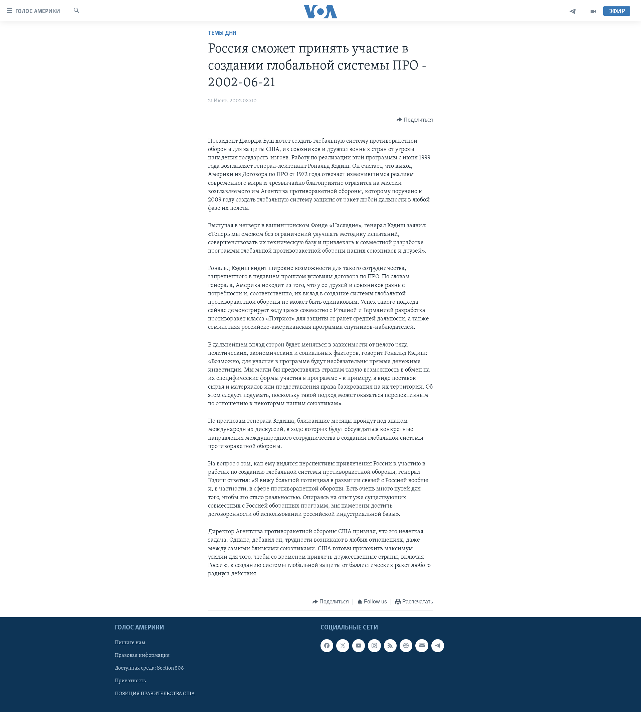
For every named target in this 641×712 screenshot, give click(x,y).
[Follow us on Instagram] (374, 645)
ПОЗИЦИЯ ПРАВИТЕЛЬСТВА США (155, 693)
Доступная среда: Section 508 (149, 668)
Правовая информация (142, 655)
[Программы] (593, 11)
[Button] (415, 120)
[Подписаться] (421, 645)
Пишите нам (130, 643)
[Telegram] (572, 11)
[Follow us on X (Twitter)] (342, 645)
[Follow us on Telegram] (437, 645)
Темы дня (222, 33)
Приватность (130, 681)
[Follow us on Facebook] (326, 645)
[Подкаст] (406, 645)
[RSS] (390, 645)
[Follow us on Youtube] (358, 645)
